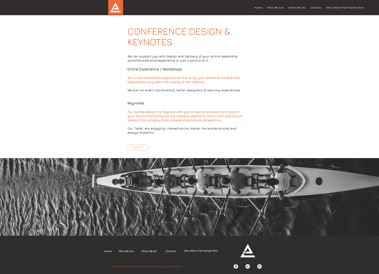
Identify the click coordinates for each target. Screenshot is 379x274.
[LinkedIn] (247, 266)
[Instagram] (259, 266)
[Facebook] (236, 266)
